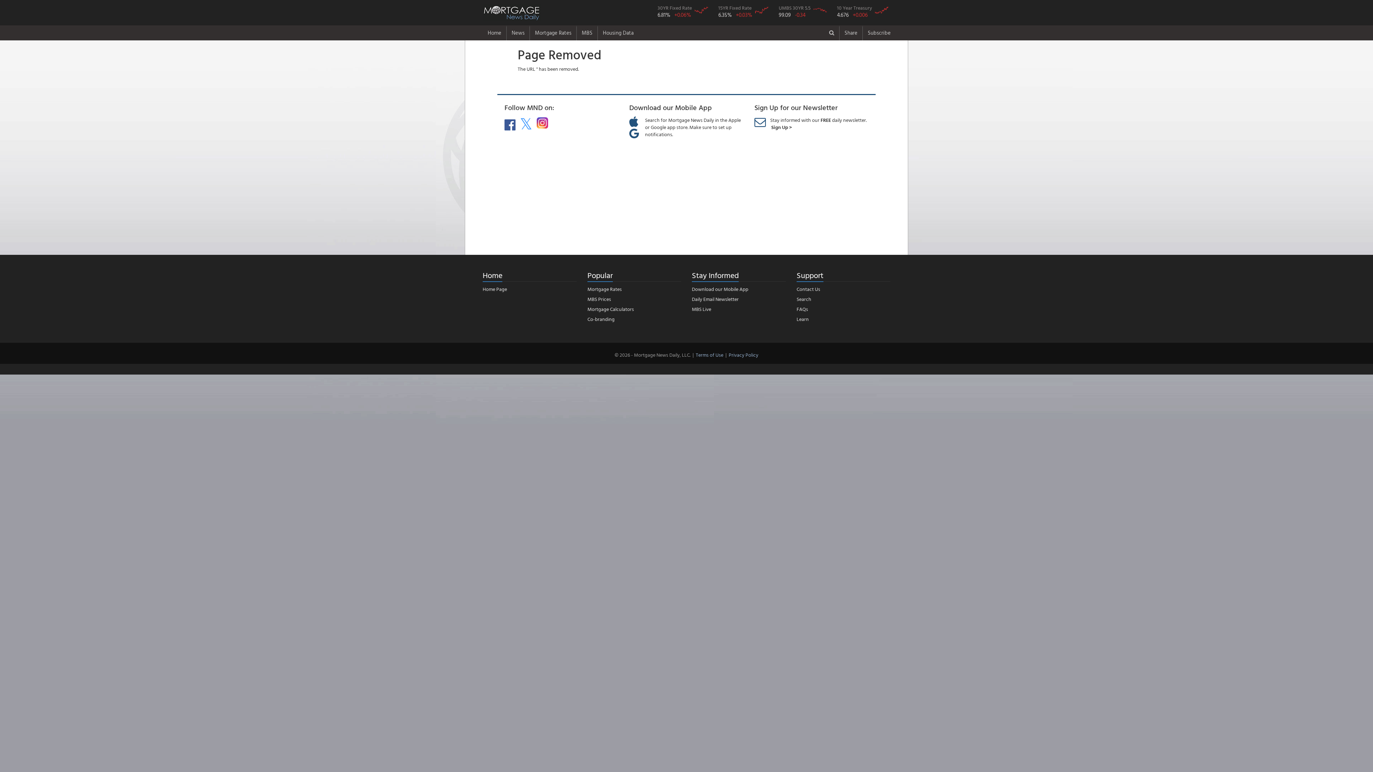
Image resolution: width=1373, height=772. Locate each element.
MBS (587, 33)
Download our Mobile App (720, 289)
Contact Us (808, 289)
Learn (803, 319)
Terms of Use (709, 354)
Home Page (495, 289)
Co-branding (601, 319)
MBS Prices (599, 299)
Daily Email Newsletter (715, 299)
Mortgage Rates (553, 33)
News (518, 33)
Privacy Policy (743, 354)
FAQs (802, 309)
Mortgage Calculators (610, 309)
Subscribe (879, 33)
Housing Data (618, 33)
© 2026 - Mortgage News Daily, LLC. (652, 354)
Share (851, 33)
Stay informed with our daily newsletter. (818, 123)
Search (804, 299)
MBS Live (701, 309)
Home (494, 33)
